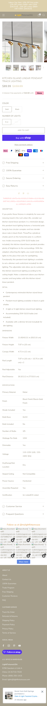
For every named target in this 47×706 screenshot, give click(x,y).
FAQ (4, 600)
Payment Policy (8, 624)
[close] (42, 691)
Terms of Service (9, 633)
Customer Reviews (10, 596)
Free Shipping (7, 592)
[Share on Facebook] (19, 193)
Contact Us (6, 579)
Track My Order (8, 612)
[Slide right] (42, 68)
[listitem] (23, 6)
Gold (7, 109)
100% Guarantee (9, 583)
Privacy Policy (7, 628)
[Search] (43, 15)
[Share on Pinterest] (23, 193)
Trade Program (8, 587)
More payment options (24, 144)
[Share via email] (28, 193)
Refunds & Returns (10, 616)
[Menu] (3, 15)
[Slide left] (4, 68)
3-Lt (16, 122)
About (4, 575)
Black (17, 109)
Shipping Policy (8, 620)
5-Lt (6, 122)
